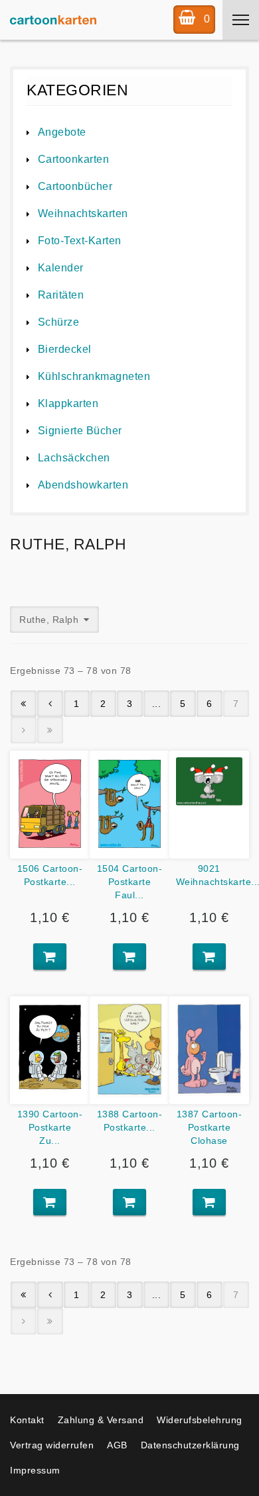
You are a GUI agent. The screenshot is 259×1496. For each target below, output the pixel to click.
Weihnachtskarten (83, 213)
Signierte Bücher (80, 430)
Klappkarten (68, 403)
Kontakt (27, 1420)
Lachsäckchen (74, 457)
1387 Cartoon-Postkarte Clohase (209, 1127)
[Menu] (240, 20)
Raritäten (61, 295)
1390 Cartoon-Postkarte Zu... (50, 1127)
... (156, 703)
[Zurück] (50, 703)
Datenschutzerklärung (190, 1445)
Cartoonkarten (73, 159)
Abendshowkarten (83, 485)
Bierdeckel (65, 349)
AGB (117, 1445)
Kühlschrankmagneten (94, 376)
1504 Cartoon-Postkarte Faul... (130, 881)
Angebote (62, 132)
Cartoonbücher (75, 186)
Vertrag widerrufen (52, 1445)
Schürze (58, 322)
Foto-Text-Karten (80, 240)
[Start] (24, 703)
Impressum (35, 1470)
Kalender (61, 267)
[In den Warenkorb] (49, 956)
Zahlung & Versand (101, 1420)
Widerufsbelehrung (199, 1420)
